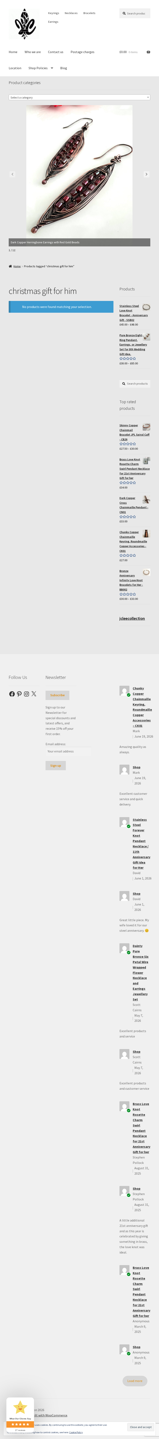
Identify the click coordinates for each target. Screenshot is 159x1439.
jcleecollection (132, 618)
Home (13, 52)
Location (15, 68)
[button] (146, 174)
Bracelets (89, 13)
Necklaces (71, 13)
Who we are (33, 52)
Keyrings (53, 13)
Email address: (56, 744)
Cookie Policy (76, 1432)
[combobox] (79, 97)
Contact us (55, 52)
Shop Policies (38, 68)
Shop (136, 767)
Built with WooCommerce (49, 1415)
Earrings (53, 22)
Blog (63, 68)
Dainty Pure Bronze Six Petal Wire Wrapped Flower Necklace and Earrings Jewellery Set (140, 972)
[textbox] (79, 97)
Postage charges (82, 52)
